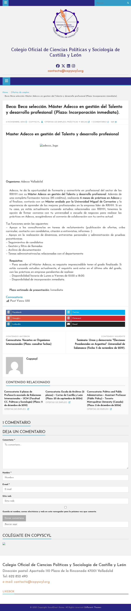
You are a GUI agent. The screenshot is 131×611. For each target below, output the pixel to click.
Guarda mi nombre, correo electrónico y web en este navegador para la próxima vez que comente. (49, 512)
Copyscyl (34, 122)
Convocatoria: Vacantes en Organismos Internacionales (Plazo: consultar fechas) (29, 342)
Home (5, 92)
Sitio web (7, 496)
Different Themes (92, 607)
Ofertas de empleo (20, 92)
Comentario (9, 440)
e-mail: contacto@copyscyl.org (26, 582)
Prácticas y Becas (77, 122)
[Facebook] (58, 66)
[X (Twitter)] (63, 66)
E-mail (6, 484)
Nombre (7, 473)
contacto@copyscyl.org (65, 71)
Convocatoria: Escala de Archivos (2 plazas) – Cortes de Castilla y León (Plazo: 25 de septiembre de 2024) (65, 395)
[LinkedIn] (68, 66)
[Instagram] (73, 66)
